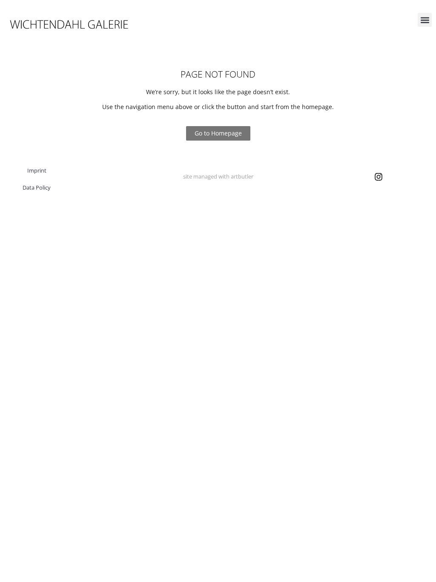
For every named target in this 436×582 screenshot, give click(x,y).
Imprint (36, 170)
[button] (425, 20)
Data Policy (37, 187)
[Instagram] (378, 177)
